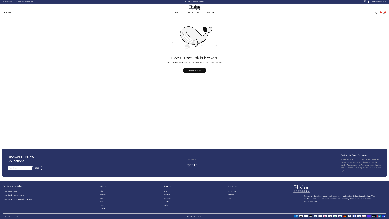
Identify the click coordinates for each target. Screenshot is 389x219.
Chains (166, 205)
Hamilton (103, 194)
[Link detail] (365, 2)
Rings (165, 191)
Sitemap (231, 194)
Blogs (230, 198)
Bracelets (167, 194)
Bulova (102, 198)
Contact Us (232, 191)
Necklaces (167, 198)
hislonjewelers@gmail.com (16, 195)
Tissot (102, 205)
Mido (101, 201)
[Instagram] (189, 165)
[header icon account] (376, 13)
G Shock (102, 208)
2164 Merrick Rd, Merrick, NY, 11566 (194, 1)
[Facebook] (194, 165)
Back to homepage (195, 70)
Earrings (166, 201)
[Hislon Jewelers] (194, 7)
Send (37, 168)
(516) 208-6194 (12, 191)
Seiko (101, 191)
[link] (179, 13)
